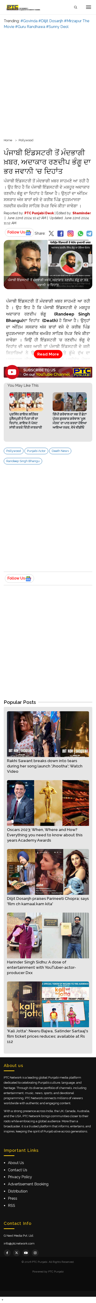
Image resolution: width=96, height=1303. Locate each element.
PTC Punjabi (56, 1271)
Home (8, 140)
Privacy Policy (20, 1177)
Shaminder (81, 213)
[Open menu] (88, 7)
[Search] (75, 7)
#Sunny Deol (57, 27)
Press (12, 1198)
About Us (16, 1163)
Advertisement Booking (28, 1184)
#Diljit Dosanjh (50, 21)
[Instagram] (35, 1252)
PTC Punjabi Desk (39, 213)
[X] (16, 1252)
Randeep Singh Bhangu (23, 461)
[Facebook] (7, 1252)
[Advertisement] (48, 83)
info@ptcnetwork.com (19, 1243)
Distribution (17, 1191)
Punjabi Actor (36, 451)
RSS (11, 1205)
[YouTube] (25, 1252)
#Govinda (29, 21)
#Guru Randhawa (30, 27)
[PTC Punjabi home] (24, 7)
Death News (60, 451)
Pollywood (26, 140)
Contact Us (17, 1170)
